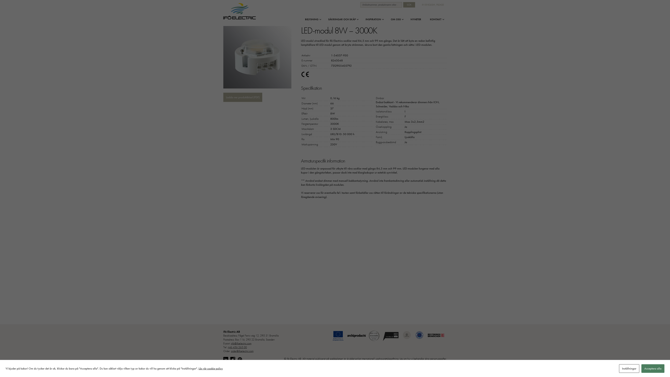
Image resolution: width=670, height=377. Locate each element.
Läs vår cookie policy (211, 368)
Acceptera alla (652, 368)
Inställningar (629, 368)
